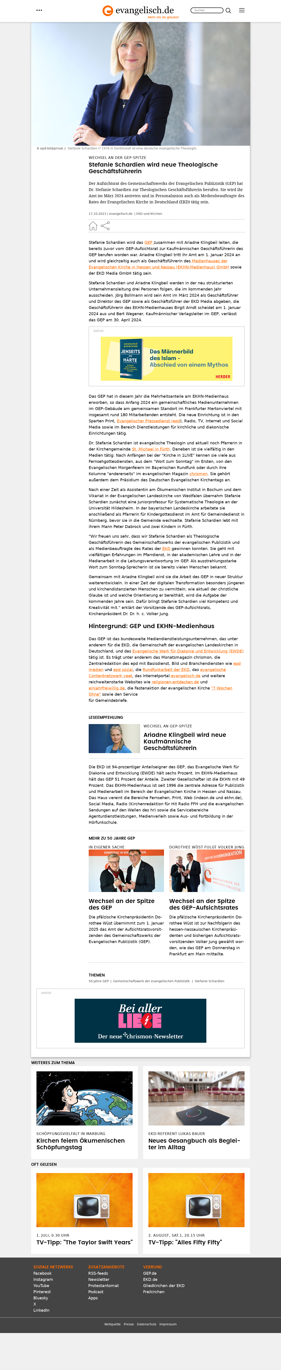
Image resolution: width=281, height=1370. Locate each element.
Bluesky (40, 1298)
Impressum (168, 1324)
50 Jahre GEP (99, 981)
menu (39, 10)
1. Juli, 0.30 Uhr (52, 1235)
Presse (129, 1324)
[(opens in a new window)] (166, 359)
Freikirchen (153, 1291)
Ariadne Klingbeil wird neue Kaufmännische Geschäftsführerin (185, 741)
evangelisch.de (185, 675)
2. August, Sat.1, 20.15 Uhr (176, 1235)
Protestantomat (103, 1285)
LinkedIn (41, 1310)
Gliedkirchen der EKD (164, 1285)
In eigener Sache (107, 847)
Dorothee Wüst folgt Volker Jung (206, 847)
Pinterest (42, 1291)
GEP (149, 242)
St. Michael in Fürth (151, 449)
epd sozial (123, 669)
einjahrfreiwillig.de (107, 688)
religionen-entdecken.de (175, 682)
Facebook (42, 1273)
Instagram (43, 1279)
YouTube (41, 1285)
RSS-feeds (98, 1273)
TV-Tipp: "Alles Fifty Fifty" (185, 1242)
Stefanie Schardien (209, 981)
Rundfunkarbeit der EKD (166, 669)
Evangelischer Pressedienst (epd (148, 421)
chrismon (198, 473)
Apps (93, 1298)
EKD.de (150, 1279)
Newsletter (98, 1279)
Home (93, 225)
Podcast (95, 1291)
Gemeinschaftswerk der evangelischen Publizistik (151, 981)
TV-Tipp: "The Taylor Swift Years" (84, 1242)
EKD (167, 548)
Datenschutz (146, 1324)
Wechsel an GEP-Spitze (168, 726)
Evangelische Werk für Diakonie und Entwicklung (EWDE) (188, 651)
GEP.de (150, 1273)
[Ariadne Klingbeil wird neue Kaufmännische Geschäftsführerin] (114, 738)
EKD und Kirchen (149, 213)
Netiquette (112, 1324)
